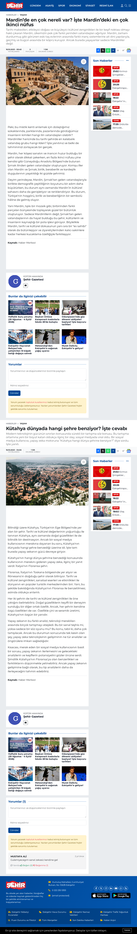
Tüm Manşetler (49, 920)
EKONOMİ (75, 5)
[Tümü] (127, 60)
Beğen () (27, 865)
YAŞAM (23, 15)
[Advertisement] (49, 115)
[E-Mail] (25, 285)
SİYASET (90, 5)
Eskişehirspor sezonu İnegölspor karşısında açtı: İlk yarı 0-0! (120, 86)
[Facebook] (96, 888)
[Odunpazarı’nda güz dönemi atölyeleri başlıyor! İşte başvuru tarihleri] (74, 307)
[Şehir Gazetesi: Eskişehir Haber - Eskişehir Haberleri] (14, 5)
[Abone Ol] (128, 50)
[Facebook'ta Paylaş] (98, 50)
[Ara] (126, 5)
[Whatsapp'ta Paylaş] (108, 50)
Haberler (11, 15)
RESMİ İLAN (106, 5)
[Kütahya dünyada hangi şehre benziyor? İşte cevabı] (47, 481)
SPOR (61, 5)
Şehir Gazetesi (33, 279)
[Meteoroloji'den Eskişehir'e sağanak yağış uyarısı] (47, 336)
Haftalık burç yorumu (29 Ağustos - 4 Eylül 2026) (20, 319)
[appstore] (100, 895)
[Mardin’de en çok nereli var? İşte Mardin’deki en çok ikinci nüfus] (47, 81)
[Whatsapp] (121, 888)
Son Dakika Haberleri (83, 920)
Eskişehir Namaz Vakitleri (80, 913)
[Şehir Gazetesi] (14, 281)
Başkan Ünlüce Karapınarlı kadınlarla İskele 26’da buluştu (47, 319)
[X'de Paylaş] (103, 50)
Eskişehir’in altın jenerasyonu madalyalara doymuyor (119, 99)
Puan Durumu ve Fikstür (23, 920)
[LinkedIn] (111, 888)
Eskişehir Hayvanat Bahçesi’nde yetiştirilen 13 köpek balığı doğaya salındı (20, 349)
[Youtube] (116, 888)
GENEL (116, 121)
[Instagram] (106, 888)
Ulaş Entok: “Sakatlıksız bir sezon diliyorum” (118, 113)
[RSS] (126, 888)
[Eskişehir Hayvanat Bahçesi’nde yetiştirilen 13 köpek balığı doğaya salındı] (20, 336)
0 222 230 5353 (59, 890)
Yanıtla (16, 865)
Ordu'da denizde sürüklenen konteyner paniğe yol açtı (120, 126)
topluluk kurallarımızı (37, 402)
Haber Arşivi (110, 920)
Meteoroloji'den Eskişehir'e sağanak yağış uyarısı (46, 348)
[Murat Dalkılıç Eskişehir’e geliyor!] (74, 336)
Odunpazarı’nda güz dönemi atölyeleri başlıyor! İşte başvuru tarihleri (74, 320)
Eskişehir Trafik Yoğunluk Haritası (114, 913)
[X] (101, 888)
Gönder (14, 393)
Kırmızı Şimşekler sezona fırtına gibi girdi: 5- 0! (120, 73)
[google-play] (121, 895)
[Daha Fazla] (113, 50)
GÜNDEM (35, 5)
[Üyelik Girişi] (122, 5)
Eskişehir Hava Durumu (54, 912)
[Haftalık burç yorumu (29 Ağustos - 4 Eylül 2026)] (20, 307)
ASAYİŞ (49, 5)
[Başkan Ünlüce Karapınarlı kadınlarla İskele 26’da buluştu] (47, 307)
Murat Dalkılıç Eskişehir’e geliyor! (72, 347)
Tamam (127, 930)
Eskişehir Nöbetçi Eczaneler (18, 913)
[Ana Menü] (129, 5)
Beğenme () (41, 865)
